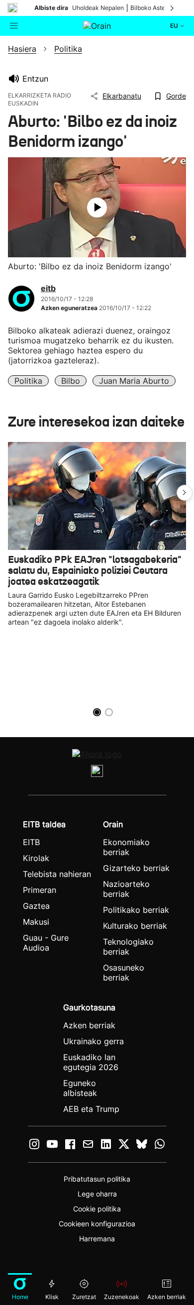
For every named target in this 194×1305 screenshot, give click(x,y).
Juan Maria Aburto (134, 381)
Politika (28, 381)
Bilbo (70, 381)
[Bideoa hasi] (97, 208)
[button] (185, 493)
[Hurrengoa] (172, 8)
